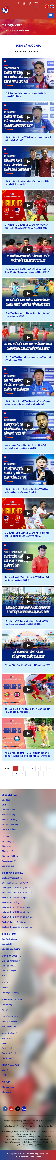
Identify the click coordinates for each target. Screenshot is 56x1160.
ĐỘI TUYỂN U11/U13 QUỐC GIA (15, 883)
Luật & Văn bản (10, 1065)
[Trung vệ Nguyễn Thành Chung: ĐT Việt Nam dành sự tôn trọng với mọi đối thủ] (28, 557)
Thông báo (6, 846)
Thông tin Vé (7, 851)
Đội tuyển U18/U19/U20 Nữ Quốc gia (17, 917)
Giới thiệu (6, 800)
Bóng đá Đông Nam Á (11, 961)
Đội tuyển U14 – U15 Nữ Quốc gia (16, 907)
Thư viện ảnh (7, 1092)
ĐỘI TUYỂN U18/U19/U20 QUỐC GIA (17, 893)
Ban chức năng (8, 815)
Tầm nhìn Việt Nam (10, 856)
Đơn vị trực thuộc (9, 829)
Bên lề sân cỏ (9, 1033)
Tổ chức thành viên (10, 824)
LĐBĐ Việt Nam (10, 795)
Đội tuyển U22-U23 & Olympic (14, 897)
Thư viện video (8, 1087)
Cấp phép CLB (8, 866)
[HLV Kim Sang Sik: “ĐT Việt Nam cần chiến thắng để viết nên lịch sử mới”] (28, 117)
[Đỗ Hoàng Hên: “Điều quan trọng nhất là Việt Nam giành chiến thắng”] (28, 73)
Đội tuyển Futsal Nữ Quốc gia (14, 922)
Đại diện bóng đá (9, 861)
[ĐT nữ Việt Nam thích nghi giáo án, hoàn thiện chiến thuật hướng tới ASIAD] (28, 293)
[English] (52, 6)
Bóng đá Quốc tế (11, 956)
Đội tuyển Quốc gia (12, 873)
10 (50, 768)
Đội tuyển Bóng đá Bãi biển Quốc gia (17, 927)
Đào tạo (6, 982)
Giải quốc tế (7, 944)
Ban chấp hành (8, 810)
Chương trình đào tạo (11, 993)
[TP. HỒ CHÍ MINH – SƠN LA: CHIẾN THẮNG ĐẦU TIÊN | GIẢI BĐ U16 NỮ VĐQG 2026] (28, 689)
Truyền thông (10, 1016)
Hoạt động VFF (8, 841)
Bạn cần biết (7, 1038)
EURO (4, 975)
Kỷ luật (5, 1009)
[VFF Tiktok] (30, 4)
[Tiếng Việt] (47, 6)
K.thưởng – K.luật (12, 999)
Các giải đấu (9, 934)
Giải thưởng (7, 1005)
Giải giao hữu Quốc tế (11, 949)
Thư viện (6, 1082)
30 (22, 773)
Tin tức (6, 836)
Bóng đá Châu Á (9, 966)
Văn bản (5, 1070)
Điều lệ (4, 805)
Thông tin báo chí (9, 1022)
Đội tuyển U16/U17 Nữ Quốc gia (15, 912)
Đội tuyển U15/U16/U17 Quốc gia (16, 888)
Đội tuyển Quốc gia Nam (12, 878)
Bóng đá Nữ (10, 30)
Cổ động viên (7, 1048)
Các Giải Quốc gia (9, 939)
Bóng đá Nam (23, 30)
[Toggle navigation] (51, 15)
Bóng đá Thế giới (9, 971)
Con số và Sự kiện (9, 1053)
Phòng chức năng (9, 819)
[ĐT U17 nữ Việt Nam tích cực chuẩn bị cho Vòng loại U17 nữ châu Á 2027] (28, 337)
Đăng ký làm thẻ (9, 1026)
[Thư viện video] (3, 30)
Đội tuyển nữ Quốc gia (11, 902)
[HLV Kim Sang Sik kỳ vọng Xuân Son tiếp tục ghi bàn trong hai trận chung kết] (28, 161)
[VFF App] (36, 3)
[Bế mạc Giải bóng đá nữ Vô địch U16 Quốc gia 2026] (28, 645)
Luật (4, 1075)
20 (16, 773)
